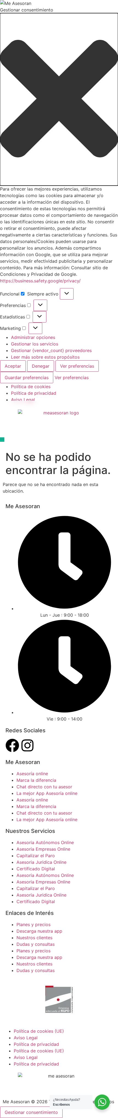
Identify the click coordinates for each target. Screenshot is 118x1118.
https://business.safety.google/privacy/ (40, 280)
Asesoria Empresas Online (43, 849)
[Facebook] (12, 745)
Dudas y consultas (35, 944)
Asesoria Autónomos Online (45, 842)
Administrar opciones (33, 337)
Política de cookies (30, 386)
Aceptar (13, 366)
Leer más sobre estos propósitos (45, 357)
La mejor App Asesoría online (46, 793)
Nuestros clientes (34, 937)
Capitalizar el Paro (35, 855)
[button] (59, 99)
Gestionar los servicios (34, 344)
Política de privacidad (33, 393)
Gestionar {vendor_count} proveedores (51, 350)
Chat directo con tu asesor (44, 786)
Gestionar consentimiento (31, 1112)
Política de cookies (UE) (39, 1031)
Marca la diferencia (36, 780)
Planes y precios (33, 924)
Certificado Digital (35, 868)
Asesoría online (32, 773)
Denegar (40, 366)
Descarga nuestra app (39, 931)
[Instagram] (27, 745)
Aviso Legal (23, 399)
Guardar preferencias (27, 377)
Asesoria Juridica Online (41, 862)
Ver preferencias (77, 366)
